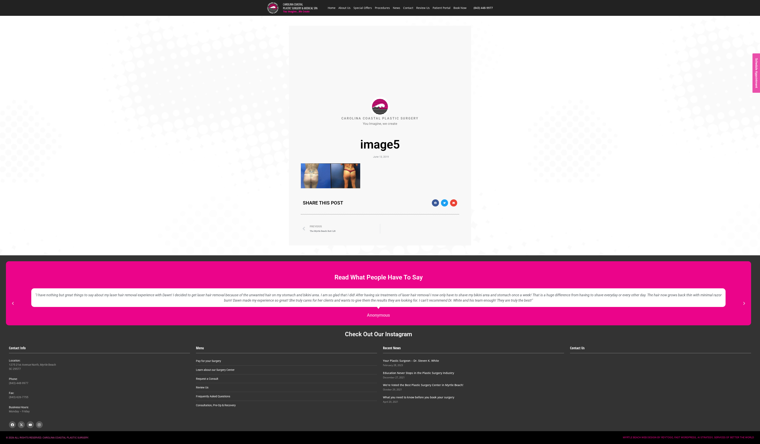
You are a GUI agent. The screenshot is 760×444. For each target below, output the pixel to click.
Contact (408, 8)
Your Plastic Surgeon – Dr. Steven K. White (411, 361)
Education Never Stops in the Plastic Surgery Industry (418, 373)
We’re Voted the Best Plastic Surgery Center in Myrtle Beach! (423, 385)
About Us (344, 8)
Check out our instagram (378, 334)
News (396, 8)
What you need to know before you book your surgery (418, 397)
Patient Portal (441, 8)
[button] (435, 202)
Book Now (459, 8)
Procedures (382, 8)
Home (331, 8)
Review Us (423, 8)
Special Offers (362, 8)
